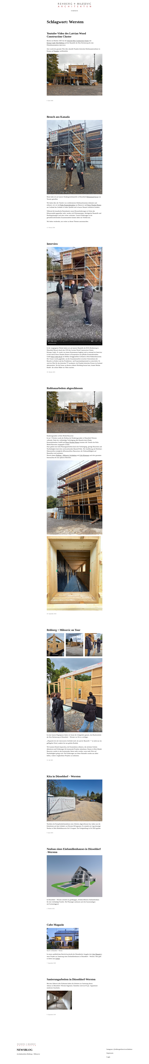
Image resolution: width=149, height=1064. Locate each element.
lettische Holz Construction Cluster (78, 41)
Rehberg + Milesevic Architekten (66, 455)
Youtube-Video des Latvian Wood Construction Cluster (66, 35)
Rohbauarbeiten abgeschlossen (65, 388)
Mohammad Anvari (92, 197)
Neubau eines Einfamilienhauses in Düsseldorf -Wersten (74, 850)
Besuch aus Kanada (58, 116)
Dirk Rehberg (60, 43)
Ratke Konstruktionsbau (67, 205)
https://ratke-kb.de (56, 356)
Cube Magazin (55, 924)
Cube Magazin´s (97, 954)
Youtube (56, 51)
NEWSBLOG (24, 1049)
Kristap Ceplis (51, 43)
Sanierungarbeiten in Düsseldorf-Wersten (71, 979)
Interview (52, 243)
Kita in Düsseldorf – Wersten (64, 776)
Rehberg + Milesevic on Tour (63, 629)
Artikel (57, 958)
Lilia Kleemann (84, 455)
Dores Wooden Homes (94, 205)
